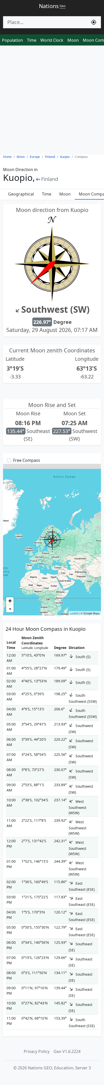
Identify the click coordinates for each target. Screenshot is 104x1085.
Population (12, 40)
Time (31, 40)
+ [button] (10, 601)
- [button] (10, 608)
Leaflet (74, 613)
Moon (73, 40)
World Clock (51, 40)
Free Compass (26, 460)
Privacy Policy (36, 1051)
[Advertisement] (52, 100)
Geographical (21, 194)
